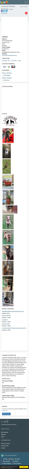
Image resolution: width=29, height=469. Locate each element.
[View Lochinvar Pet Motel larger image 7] (10, 209)
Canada (12, 459)
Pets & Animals (7, 73)
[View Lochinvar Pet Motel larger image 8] (8, 221)
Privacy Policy (5, 445)
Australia (5, 459)
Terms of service (5, 443)
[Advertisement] (13, 26)
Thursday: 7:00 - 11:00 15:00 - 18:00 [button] (11, 60)
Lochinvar (5, 320)
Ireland (18, 459)
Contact (3, 448)
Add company (4, 432)
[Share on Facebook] (2, 11)
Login (2, 436)
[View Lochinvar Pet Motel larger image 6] (8, 197)
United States (17, 463)
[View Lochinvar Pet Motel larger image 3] (6, 151)
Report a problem (24, 6)
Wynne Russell (6, 315)
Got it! (24, 466)
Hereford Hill (5, 324)
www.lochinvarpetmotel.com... (9, 55)
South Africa (15, 461)
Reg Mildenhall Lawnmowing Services (13, 311)
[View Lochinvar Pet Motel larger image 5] (8, 181)
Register (3, 434)
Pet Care (6, 80)
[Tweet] (4, 11)
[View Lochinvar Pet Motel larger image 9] (8, 237)
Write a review (6, 414)
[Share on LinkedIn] (7, 11)
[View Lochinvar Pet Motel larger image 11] (8, 268)
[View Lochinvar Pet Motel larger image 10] (8, 252)
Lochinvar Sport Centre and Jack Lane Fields (14, 328)
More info (13, 467)
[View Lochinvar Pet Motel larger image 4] (6, 166)
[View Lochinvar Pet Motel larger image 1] (10, 121)
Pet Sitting (7, 75)
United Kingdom (7, 463)
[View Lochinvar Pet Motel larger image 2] (8, 135)
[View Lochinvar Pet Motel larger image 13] (8, 299)
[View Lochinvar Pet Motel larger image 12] (8, 283)
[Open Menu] (26, 2)
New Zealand (6, 461)
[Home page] (4, 2)
